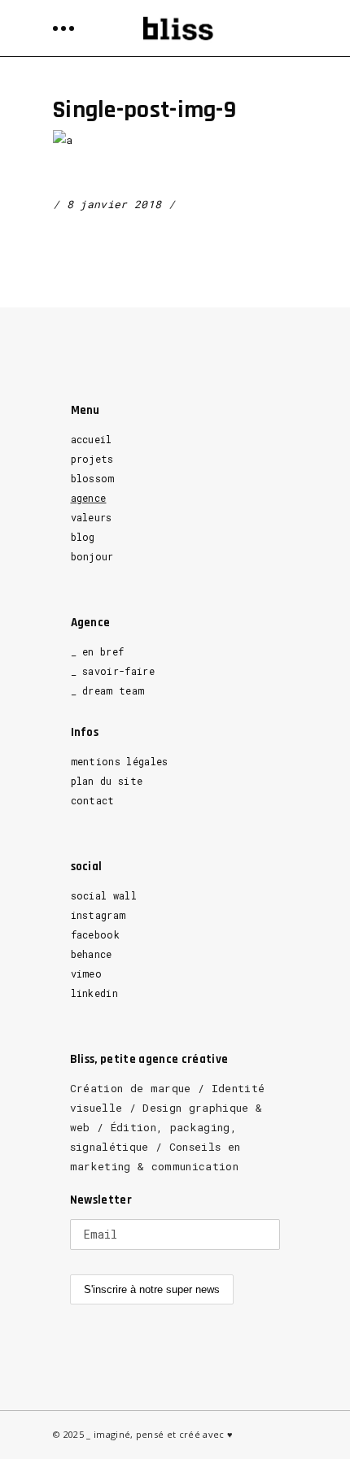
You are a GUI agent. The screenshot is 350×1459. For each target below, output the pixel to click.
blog (83, 536)
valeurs (91, 517)
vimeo (87, 973)
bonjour (92, 556)
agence (89, 497)
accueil (91, 439)
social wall (104, 895)
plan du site (107, 780)
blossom (93, 478)
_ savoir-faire (113, 670)
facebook (95, 934)
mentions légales (119, 761)
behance (91, 953)
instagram (98, 914)
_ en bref (98, 651)
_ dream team (108, 690)
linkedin (95, 993)
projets (92, 458)
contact (93, 800)
